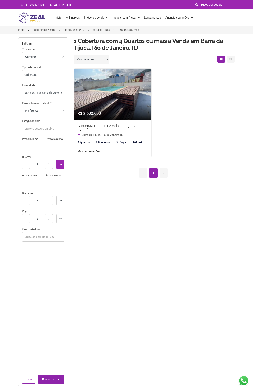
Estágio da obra (31, 121)
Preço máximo (54, 139)
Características (31, 229)
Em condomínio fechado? (37, 103)
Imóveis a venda (94, 17)
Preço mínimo (30, 139)
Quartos (26, 156)
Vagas (25, 211)
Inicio (58, 17)
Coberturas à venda (44, 29)
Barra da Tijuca (101, 29)
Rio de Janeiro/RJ (74, 29)
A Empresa (73, 17)
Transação (28, 49)
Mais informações (89, 151)
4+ (60, 164)
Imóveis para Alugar (124, 17)
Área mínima (29, 175)
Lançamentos (152, 17)
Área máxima (53, 175)
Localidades (29, 85)
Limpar (28, 379)
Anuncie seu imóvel (177, 17)
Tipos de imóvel (31, 67)
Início (21, 29)
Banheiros (28, 193)
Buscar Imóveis (51, 379)
